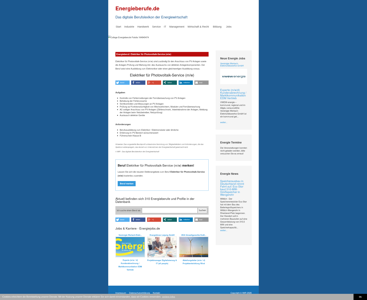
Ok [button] (360, 297)
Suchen (202, 210)
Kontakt (156, 292)
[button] (122, 82)
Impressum (120, 292)
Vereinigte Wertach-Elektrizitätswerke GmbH (232, 64)
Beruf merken (126, 183)
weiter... (223, 122)
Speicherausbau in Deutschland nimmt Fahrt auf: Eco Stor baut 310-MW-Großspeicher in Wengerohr (232, 187)
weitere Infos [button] (168, 297)
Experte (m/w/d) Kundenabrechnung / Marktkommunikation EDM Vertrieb (233, 94)
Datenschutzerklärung (139, 292)
